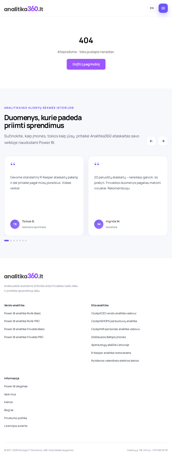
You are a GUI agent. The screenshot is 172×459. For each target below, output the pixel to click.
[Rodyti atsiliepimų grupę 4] (17, 240)
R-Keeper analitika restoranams (111, 353)
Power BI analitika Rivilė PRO (21, 321)
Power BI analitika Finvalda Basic (24, 329)
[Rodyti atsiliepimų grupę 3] (14, 240)
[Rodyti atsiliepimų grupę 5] (20, 240)
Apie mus (10, 394)
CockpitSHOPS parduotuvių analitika (114, 321)
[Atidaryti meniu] (163, 8)
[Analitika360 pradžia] (23, 8)
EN (152, 8)
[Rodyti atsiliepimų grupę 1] (6, 240)
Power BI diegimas (15, 386)
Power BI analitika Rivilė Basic (22, 313)
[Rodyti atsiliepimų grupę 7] (25, 240)
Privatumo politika (15, 418)
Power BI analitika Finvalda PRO (23, 337)
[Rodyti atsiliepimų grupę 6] (22, 240)
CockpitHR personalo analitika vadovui (115, 329)
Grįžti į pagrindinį (86, 64)
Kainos (8, 402)
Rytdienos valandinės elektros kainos (115, 360)
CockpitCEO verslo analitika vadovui (113, 313)
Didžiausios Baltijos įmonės (108, 337)
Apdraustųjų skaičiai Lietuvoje (110, 345)
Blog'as (8, 410)
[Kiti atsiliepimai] (163, 141)
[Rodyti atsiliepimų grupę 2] (11, 240)
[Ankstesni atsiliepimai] (151, 141)
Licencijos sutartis (15, 426)
